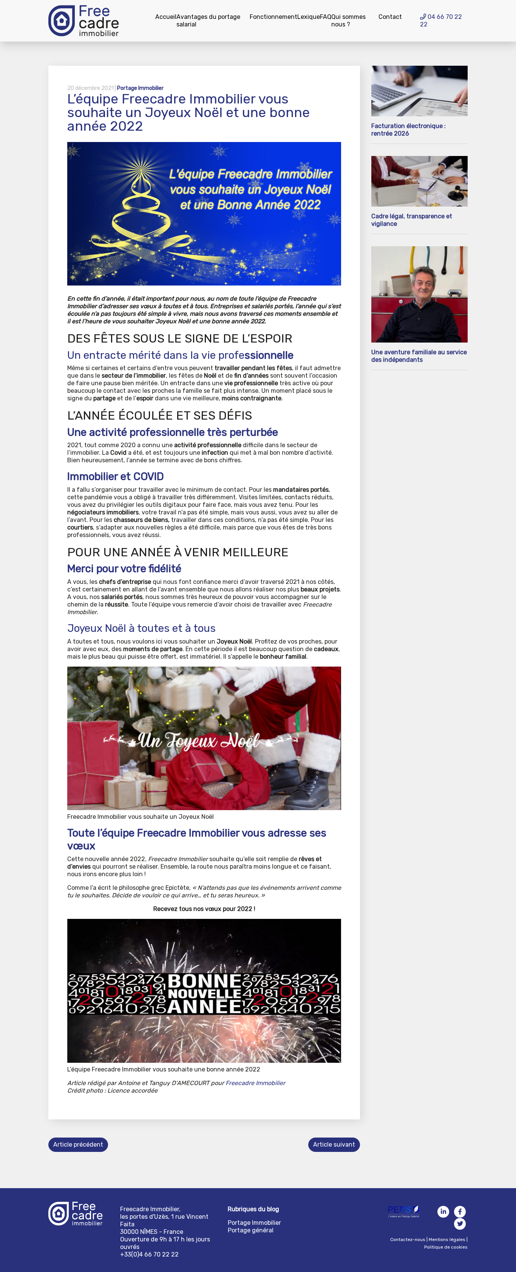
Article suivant (334, 1144)
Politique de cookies (446, 1247)
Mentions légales (447, 1239)
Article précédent (78, 1144)
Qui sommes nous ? (348, 20)
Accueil (165, 16)
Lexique (308, 16)
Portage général (250, 1230)
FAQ (325, 16)
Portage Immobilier (140, 88)
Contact (390, 16)
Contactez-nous (407, 1239)
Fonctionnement (273, 16)
